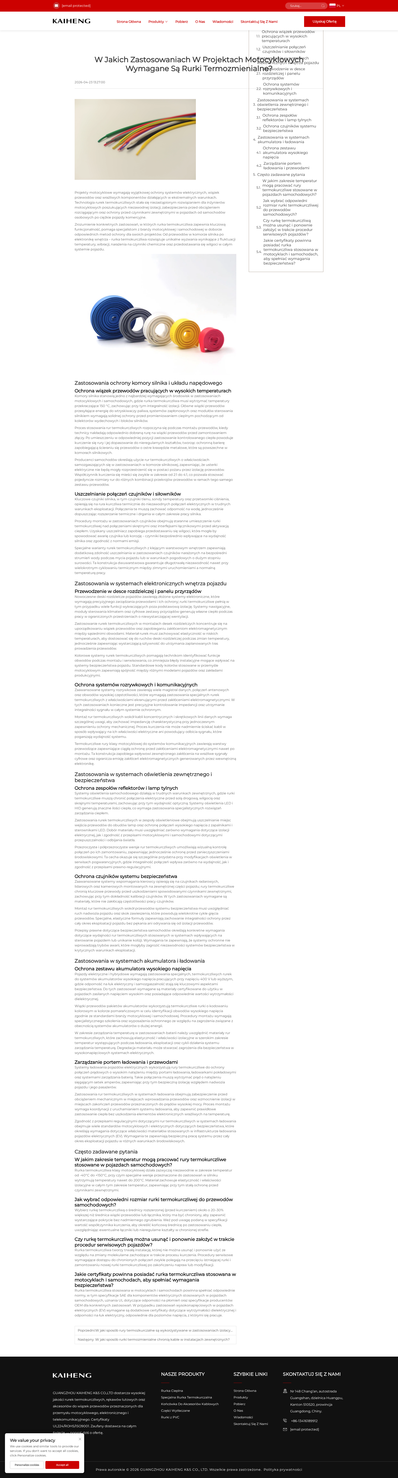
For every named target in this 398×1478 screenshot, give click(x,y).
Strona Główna (129, 22)
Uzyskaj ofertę (325, 21)
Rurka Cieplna (172, 1391)
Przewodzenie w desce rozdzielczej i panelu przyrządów (283, 73)
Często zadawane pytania (281, 174)
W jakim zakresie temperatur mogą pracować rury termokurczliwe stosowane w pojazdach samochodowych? (289, 188)
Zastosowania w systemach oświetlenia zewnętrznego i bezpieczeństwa (283, 104)
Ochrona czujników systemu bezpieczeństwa (289, 128)
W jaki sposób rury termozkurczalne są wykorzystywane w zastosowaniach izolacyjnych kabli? (172, 1330)
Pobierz (181, 22)
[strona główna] (71, 21)
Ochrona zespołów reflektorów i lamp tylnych (286, 117)
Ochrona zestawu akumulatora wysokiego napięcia (285, 153)
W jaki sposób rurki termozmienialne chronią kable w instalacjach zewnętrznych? (162, 1339)
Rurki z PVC (170, 1417)
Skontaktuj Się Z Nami (259, 22)
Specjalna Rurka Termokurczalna (186, 1397)
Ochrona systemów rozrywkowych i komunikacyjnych (281, 89)
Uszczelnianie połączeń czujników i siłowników (284, 49)
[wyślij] (323, 5)
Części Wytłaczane (175, 1411)
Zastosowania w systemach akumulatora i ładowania (283, 139)
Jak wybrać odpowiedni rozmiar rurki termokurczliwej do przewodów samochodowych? (290, 207)
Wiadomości (222, 22)
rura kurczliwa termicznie (120, 504)
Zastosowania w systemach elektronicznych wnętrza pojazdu (288, 60)
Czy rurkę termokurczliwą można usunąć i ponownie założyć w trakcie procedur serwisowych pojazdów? (288, 227)
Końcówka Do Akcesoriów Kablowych (190, 1404)
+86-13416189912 (304, 1421)
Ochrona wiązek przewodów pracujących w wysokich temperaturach (288, 36)
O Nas (200, 22)
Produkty (156, 22)
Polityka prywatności (283, 1470)
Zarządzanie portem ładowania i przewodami (286, 165)
